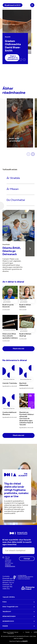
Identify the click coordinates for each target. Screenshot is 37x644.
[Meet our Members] (20, 123)
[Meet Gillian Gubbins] (27, 298)
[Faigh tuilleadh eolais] (33, 514)
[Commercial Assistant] (10, 375)
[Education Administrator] (27, 376)
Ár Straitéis (13, 178)
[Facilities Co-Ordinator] (10, 405)
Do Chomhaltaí (16, 200)
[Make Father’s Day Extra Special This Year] (10, 328)
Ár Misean (13, 189)
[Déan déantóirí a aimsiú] (30, 248)
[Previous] (21, 59)
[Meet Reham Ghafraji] (27, 327)
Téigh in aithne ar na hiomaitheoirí (12, 57)
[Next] (24, 59)
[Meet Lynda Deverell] (10, 298)
